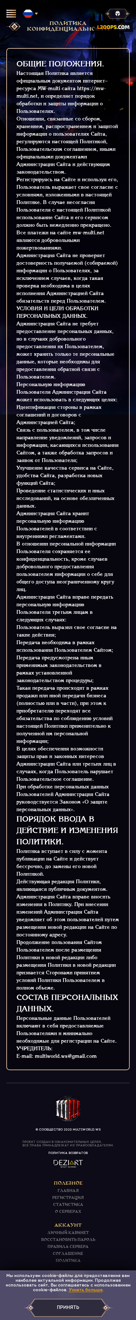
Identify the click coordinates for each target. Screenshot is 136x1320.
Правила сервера (68, 1247)
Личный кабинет (68, 1233)
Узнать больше (85, 1290)
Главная (68, 1191)
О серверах (68, 1212)
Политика (68, 1261)
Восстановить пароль (68, 1240)
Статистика (68, 1205)
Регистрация (68, 1198)
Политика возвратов (68, 1153)
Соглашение (68, 1254)
